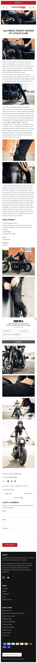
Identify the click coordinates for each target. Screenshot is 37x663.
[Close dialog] (35, 319)
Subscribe (18, 342)
